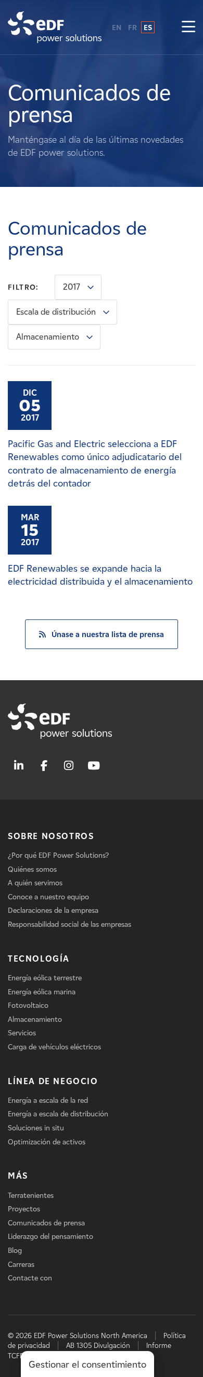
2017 (71, 287)
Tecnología (39, 959)
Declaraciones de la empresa (53, 910)
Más (18, 1176)
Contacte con (30, 1278)
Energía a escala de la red (48, 1100)
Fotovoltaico (28, 1005)
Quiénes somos (32, 869)
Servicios (22, 1033)
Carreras (21, 1264)
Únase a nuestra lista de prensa (108, 634)
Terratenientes (31, 1195)
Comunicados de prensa (46, 1223)
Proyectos (24, 1209)
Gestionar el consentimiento (87, 1364)
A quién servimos (35, 883)
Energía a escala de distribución (58, 1114)
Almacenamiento (47, 337)
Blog (15, 1250)
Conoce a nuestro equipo (48, 897)
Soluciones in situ (36, 1128)
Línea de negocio (53, 1081)
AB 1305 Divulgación (98, 1345)
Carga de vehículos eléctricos (54, 1047)
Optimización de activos (46, 1142)
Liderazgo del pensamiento (50, 1236)
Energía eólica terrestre (45, 978)
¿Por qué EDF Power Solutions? (58, 855)
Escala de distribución (56, 312)
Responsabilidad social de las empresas (69, 924)
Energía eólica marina (41, 992)
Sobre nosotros (51, 836)
